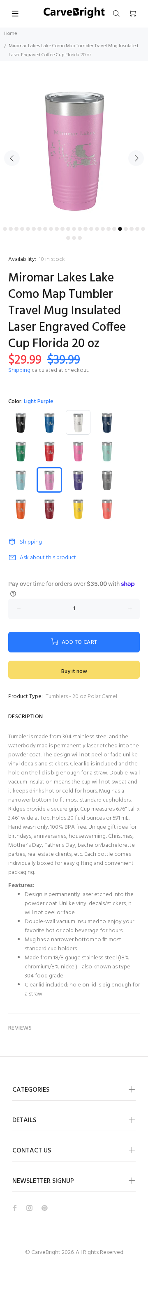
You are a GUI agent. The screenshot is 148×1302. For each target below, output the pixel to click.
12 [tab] (68, 229)
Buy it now (74, 671)
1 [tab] (5, 229)
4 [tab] (22, 229)
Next (136, 158)
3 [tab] (16, 229)
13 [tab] (74, 229)
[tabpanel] (74, 149)
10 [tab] (57, 229)
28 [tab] (80, 238)
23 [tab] (132, 229)
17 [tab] (97, 229)
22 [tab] (126, 229)
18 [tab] (103, 229)
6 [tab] (34, 229)
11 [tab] (62, 229)
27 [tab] (74, 238)
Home (10, 34)
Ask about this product (48, 557)
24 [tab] (137, 229)
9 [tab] (51, 229)
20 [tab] (114, 229)
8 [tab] (45, 229)
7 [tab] (39, 229)
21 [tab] (120, 229)
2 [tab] (11, 229)
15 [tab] (85, 229)
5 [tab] (28, 229)
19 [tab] (108, 229)
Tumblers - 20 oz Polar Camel (81, 696)
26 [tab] (68, 238)
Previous (12, 158)
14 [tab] (80, 229)
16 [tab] (91, 229)
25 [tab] (143, 229)
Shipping (19, 370)
